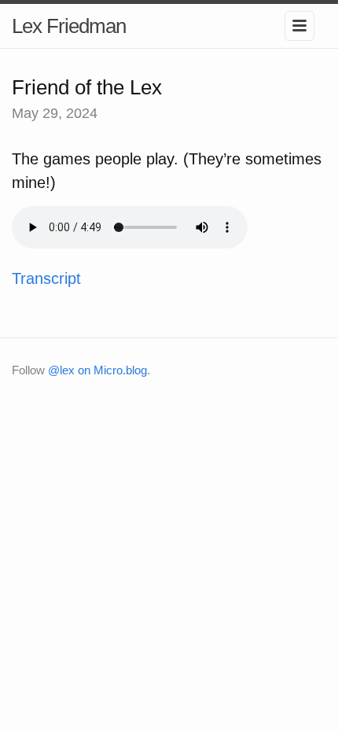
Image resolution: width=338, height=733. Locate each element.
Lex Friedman (69, 26)
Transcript (46, 278)
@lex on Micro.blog (97, 370)
